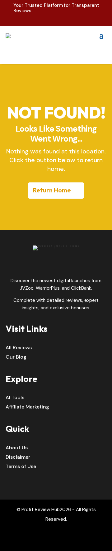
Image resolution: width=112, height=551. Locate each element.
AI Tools (15, 398)
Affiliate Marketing (27, 407)
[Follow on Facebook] (49, 541)
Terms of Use (21, 467)
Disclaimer (18, 457)
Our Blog (16, 357)
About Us (17, 448)
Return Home (52, 190)
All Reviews (19, 348)
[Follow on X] (63, 541)
